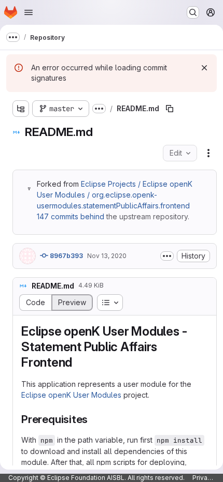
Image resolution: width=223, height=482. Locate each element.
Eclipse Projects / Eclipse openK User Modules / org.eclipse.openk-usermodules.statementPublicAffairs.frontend (114, 194)
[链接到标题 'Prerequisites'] (94, 419)
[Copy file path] (169, 108)
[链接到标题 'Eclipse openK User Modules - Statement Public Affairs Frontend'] (79, 362)
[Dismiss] (204, 68)
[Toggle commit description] (167, 256)
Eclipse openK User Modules (71, 394)
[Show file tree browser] (20, 108)
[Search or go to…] (193, 12)
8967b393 (65, 256)
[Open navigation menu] (28, 12)
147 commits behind (70, 216)
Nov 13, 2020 (107, 256)
